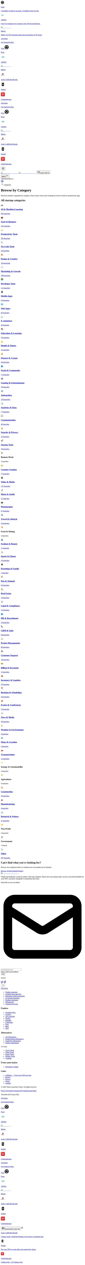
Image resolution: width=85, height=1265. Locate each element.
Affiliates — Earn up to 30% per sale (18, 1075)
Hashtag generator (11, 1000)
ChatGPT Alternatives (13, 1041)
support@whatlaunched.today (26, 1091)
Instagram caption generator (15, 996)
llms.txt (13, 1091)
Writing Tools (10, 1056)
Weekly (8, 1018)
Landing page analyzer (13, 994)
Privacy (8, 1079)
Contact (8, 1083)
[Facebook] (5, 983)
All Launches (10, 1016)
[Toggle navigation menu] (3, 168)
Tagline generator (11, 992)
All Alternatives (10, 1037)
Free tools (4, 988)
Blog (7, 1026)
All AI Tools (9, 1050)
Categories (9, 1022)
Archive (8, 1014)
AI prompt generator (12, 998)
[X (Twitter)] (2, 983)
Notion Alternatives (12, 1043)
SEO (7, 1028)
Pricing (7, 1077)
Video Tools (9, 1052)
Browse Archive (6, 871)
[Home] (2, 182)
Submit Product (17, 871)
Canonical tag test (11, 1004)
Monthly (8, 1020)
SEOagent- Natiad (11, 1067)
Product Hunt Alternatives (14, 1039)
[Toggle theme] (3, 985)
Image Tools (9, 1054)
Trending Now (10, 1012)
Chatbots (8, 1058)
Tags (7, 1024)
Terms (7, 1081)
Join (3, 974)
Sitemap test (9, 1002)
